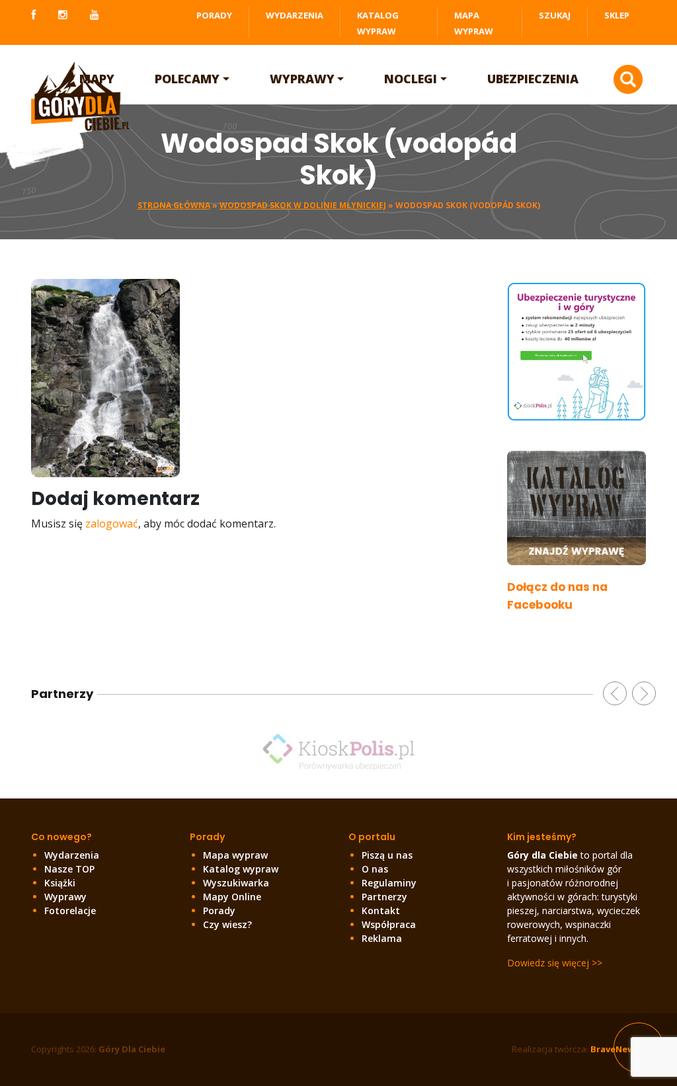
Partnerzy (384, 896)
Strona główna (174, 205)
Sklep (616, 15)
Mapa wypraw (235, 855)
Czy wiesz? (227, 924)
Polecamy (187, 79)
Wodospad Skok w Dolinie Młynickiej (302, 205)
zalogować (111, 523)
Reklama (382, 938)
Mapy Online (232, 896)
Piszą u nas (387, 855)
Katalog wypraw (240, 869)
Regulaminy (389, 882)
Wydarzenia (294, 15)
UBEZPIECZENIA (532, 79)
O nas (375, 869)
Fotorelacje (70, 910)
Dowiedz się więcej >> (554, 962)
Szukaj (555, 15)
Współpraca (389, 924)
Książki (59, 882)
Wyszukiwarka (236, 882)
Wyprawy (302, 79)
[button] (615, 693)
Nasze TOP (69, 869)
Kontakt (381, 910)
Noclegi (410, 79)
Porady (214, 15)
